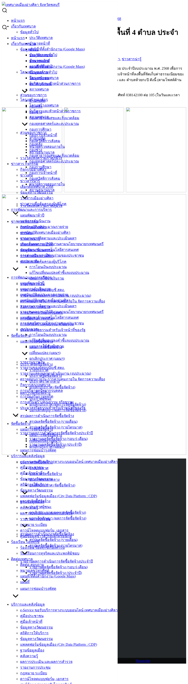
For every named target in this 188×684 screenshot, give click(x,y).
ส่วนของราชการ (33, 95)
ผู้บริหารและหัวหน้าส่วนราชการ (55, 83)
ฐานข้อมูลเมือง (32, 650)
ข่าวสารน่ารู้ (131, 59)
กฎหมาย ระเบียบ (33, 525)
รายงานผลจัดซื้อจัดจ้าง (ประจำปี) (55, 573)
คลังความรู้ (29, 507)
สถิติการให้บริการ (34, 633)
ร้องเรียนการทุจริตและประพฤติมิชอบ (49, 553)
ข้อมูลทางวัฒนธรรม (36, 490)
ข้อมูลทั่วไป (29, 32)
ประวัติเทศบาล (41, 38)
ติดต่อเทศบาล (22, 559)
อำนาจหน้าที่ (39, 43)
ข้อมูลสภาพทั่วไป (43, 72)
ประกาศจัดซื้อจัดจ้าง (36, 462)
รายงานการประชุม (35, 667)
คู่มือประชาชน (32, 616)
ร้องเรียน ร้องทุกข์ (25, 542)
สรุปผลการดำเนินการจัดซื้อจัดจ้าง (47, 534)
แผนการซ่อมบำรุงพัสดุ (38, 589)
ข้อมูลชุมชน (39, 78)
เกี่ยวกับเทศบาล (23, 26)
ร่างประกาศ (38, 468)
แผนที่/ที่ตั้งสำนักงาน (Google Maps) (57, 49)
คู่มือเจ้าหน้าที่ (31, 622)
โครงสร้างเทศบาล (44, 105)
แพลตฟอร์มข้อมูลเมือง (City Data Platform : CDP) (58, 496)
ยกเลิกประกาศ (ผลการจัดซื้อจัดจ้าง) (57, 512)
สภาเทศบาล (39, 89)
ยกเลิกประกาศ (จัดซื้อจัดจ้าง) (52, 485)
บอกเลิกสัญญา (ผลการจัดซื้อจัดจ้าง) (57, 518)
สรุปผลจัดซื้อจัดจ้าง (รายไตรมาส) (55, 545)
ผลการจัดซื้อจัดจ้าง (35, 501)
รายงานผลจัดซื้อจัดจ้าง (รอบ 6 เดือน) (58, 567)
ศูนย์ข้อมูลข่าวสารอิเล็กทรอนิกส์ (46, 536)
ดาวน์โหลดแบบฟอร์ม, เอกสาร (44, 530)
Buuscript (143, 661)
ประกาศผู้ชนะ (40, 507)
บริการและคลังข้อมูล (28, 604)
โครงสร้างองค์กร (34, 100)
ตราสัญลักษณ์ (40, 84)
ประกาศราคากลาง (44, 479)
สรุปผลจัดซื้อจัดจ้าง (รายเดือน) (53, 540)
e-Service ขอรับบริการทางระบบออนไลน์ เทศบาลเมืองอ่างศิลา (69, 462)
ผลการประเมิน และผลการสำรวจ (46, 662)
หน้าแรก (18, 20)
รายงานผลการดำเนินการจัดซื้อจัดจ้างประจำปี (56, 561)
